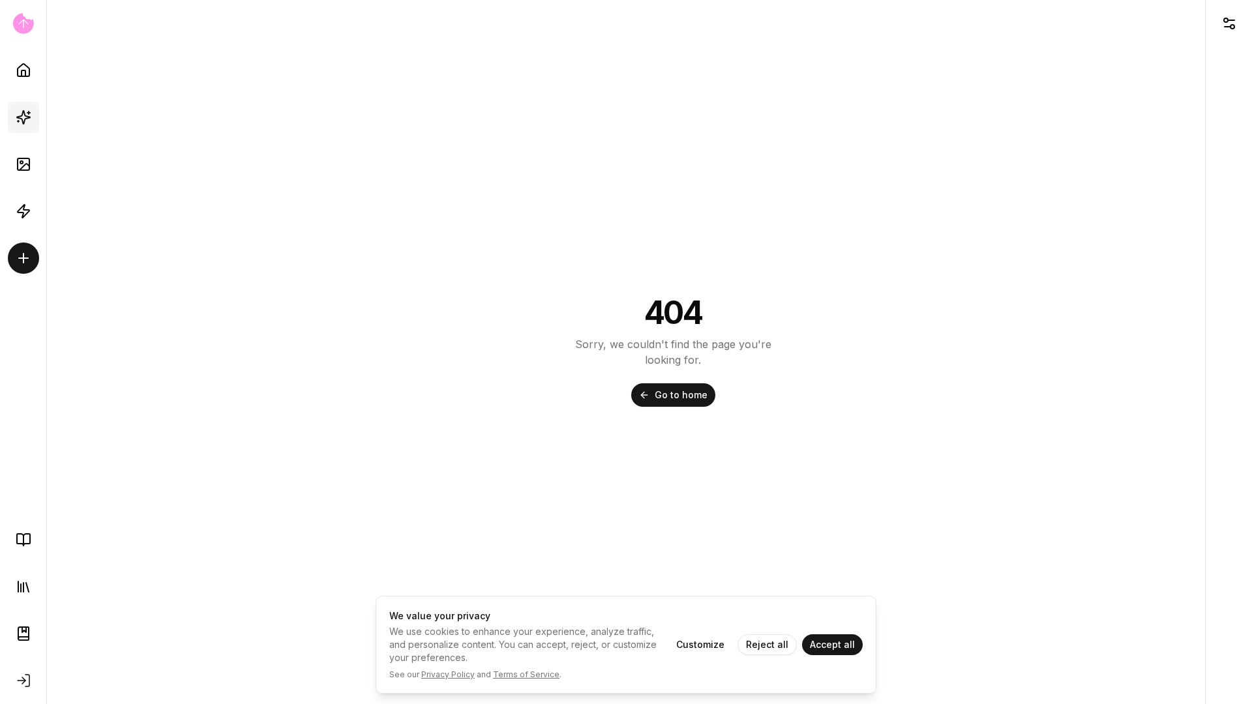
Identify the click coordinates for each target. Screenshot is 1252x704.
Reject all (767, 644)
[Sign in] (23, 680)
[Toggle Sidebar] (46, 352)
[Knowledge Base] (23, 539)
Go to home (681, 394)
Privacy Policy (448, 674)
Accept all (832, 644)
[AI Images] (23, 164)
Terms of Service (526, 674)
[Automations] (23, 211)
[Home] (23, 70)
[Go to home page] (23, 23)
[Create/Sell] (23, 258)
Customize (700, 644)
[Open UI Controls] (1229, 23)
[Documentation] (23, 633)
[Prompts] (23, 117)
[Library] (23, 586)
